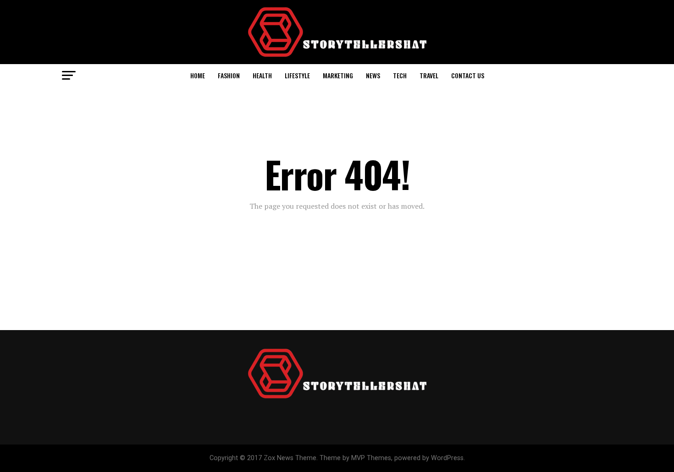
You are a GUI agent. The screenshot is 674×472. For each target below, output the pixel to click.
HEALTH (262, 75)
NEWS (373, 75)
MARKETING (338, 75)
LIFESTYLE (297, 75)
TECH (400, 75)
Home (197, 75)
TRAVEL (429, 75)
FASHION (229, 75)
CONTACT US (467, 75)
